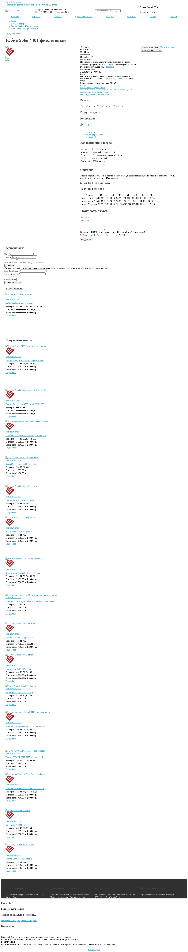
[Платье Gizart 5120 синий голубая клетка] (94, 350)
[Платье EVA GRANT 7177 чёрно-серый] (25, 751)
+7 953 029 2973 (61, 12)
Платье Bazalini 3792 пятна (18, 669)
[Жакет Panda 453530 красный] (94, 521)
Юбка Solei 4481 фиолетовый (25, 29)
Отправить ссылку (13, 282)
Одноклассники (147, 894)
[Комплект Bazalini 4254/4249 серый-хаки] (94, 778)
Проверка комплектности (27, 894)
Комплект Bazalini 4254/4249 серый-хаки (25, 788)
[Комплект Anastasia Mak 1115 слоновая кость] (94, 716)
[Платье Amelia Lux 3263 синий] (94, 490)
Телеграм (170, 894)
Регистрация (17, 2)
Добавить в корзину (150, 47)
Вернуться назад (13, 33)
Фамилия (7, 257)
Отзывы (58, 16)
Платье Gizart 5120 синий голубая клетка (25, 360)
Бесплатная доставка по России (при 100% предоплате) (32, 5)
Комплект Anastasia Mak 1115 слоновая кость (26, 726)
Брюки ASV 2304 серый (17, 825)
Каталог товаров (19, 24)
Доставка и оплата (83, 16)
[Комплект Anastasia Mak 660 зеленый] (94, 562)
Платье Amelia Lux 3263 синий (20, 500)
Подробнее (111, 67)
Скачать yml (94, 949)
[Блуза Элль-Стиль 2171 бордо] (21, 686)
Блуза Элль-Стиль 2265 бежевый (21, 464)
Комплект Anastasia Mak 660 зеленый (23, 573)
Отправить (10, 266)
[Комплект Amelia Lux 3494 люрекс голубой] (94, 425)
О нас (15, 897)
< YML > (36, 16)
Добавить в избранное (151, 50)
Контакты (131, 16)
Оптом (153, 16)
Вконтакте (160, 894)
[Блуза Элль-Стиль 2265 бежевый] (22, 457)
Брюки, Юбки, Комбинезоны (24, 26)
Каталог (15, 16)
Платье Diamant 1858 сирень (19, 859)
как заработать (115, 78)
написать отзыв (13, 299)
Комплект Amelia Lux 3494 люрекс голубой (26, 435)
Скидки (173, 16)
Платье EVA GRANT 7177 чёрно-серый (24, 757)
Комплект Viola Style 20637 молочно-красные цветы (30, 601)
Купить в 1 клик (168, 47)
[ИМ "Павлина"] (14, 10)
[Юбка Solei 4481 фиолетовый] (94, 295)
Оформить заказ (8, 920)
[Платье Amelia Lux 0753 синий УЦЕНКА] (94, 394)
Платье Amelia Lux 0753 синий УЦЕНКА (25, 404)
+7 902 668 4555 (46, 12)
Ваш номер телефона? (12, 274)
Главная (14, 21)
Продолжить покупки (27, 920)
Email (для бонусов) (11, 263)
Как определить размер (61, 894)
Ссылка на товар (10, 280)
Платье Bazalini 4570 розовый (19, 638)
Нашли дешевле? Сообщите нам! (106, 90)
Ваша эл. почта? (9, 277)
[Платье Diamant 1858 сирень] (94, 848)
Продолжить (86, 240)
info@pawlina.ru (102, 894)
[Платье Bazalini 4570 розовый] (94, 627)
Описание (90, 132)
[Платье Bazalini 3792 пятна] (94, 659)
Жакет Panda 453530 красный (19, 532)
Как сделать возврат (59, 897)
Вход (8, 2)
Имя (6, 254)
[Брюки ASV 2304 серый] (94, 814)
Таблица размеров (94, 134)
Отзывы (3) (91, 137)
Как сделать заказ (81, 894)
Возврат (110, 16)
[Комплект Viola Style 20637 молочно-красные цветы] (31, 595)
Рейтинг (84, 235)
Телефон (7, 260)
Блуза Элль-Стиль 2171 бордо (19, 692)
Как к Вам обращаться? (12, 271)
